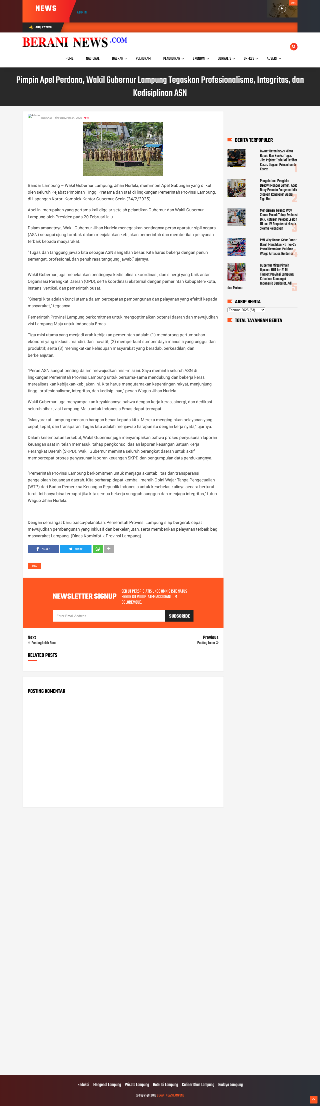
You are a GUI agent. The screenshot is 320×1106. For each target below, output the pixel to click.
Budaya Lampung (230, 1085)
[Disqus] (123, 874)
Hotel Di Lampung (165, 1085)
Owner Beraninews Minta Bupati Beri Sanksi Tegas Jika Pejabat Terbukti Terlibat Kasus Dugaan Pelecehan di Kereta (278, 160)
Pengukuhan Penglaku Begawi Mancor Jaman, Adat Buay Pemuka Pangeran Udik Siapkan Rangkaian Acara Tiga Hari (278, 190)
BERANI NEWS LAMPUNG (170, 1096)
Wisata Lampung (137, 1085)
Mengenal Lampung (107, 1085)
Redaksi (83, 1085)
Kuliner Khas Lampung (198, 1085)
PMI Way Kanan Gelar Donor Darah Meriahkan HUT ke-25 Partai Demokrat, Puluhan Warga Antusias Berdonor (278, 247)
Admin (82, 12)
